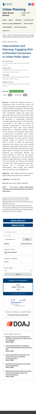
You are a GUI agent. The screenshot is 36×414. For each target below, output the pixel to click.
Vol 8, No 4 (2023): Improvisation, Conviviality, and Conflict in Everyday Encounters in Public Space (18, 36)
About (10, 20)
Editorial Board (20, 27)
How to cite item (12, 252)
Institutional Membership (12, 23)
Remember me (10, 239)
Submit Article (18, 225)
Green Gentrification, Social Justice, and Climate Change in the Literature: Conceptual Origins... (18, 356)
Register (6, 243)
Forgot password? (26, 243)
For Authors (28, 23)
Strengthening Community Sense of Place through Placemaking (18, 364)
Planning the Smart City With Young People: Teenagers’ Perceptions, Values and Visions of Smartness (19, 373)
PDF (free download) (16, 91)
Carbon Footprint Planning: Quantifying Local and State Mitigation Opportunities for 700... (19, 347)
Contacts (6, 31)
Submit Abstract (18, 220)
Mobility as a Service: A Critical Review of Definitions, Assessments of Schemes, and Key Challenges (19, 338)
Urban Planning (14, 9)
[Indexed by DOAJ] (18, 324)
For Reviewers (7, 27)
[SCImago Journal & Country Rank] (18, 315)
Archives (18, 20)
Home (4, 20)
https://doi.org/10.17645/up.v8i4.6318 (17, 183)
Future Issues (28, 20)
